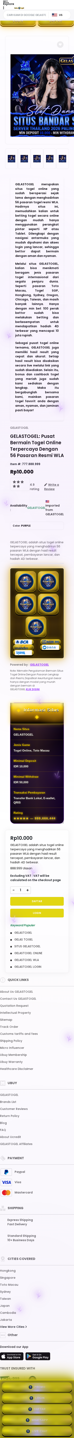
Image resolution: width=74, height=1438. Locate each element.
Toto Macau (9, 1285)
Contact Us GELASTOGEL (18, 999)
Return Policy (9, 1116)
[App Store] (12, 1357)
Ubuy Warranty (11, 1062)
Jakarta (6, 1320)
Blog (3, 1123)
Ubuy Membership (13, 1055)
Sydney (5, 1292)
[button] (60, 44)
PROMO (39, 1387)
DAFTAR (56, 20)
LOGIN (18, 20)
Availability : (18, 507)
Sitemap (6, 1020)
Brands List (8, 1102)
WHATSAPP (39, 1420)
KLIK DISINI (33, 689)
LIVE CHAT (40, 1431)
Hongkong (8, 1271)
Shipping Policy (11, 1041)
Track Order (9, 1027)
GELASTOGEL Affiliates (16, 1144)
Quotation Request (14, 1006)
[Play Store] (37, 1357)
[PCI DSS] (9, 1380)
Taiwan (5, 1299)
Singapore (7, 1278)
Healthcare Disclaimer (16, 1069)
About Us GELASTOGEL (16, 992)
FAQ (3, 1130)
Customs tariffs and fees (19, 1034)
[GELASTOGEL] (19, 8)
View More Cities (12, 1327)
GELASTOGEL (19, 428)
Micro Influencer (12, 1048)
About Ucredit (10, 1137)
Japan (5, 1306)
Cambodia (8, 1313)
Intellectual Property (15, 1013)
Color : (22, 525)
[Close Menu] (3, 8)
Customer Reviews (14, 1109)
